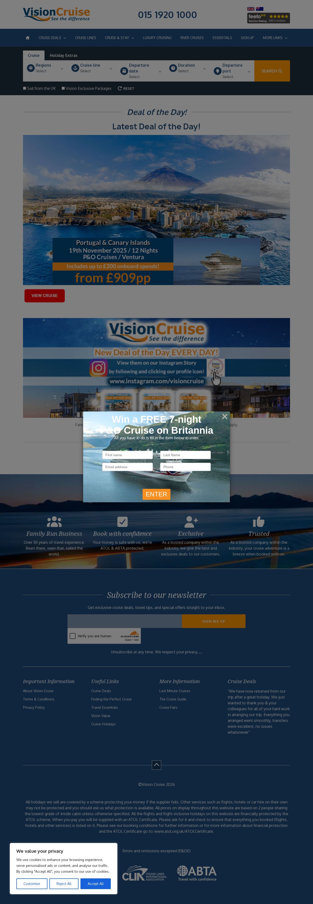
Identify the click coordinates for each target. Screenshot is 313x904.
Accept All (96, 884)
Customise (31, 884)
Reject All (63, 884)
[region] (63, 868)
